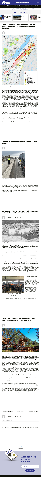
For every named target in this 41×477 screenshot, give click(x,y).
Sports (36, 5)
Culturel (32, 5)
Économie (27, 5)
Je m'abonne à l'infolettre (23, 2)
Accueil (4, 5)
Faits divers (15, 5)
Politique (21, 5)
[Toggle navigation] (37, 2)
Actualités (9, 5)
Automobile (20, 6)
